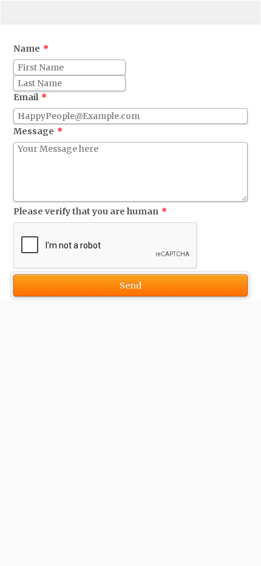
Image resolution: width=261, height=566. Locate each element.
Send (130, 285)
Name (31, 48)
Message (38, 131)
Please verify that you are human (90, 211)
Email (30, 97)
